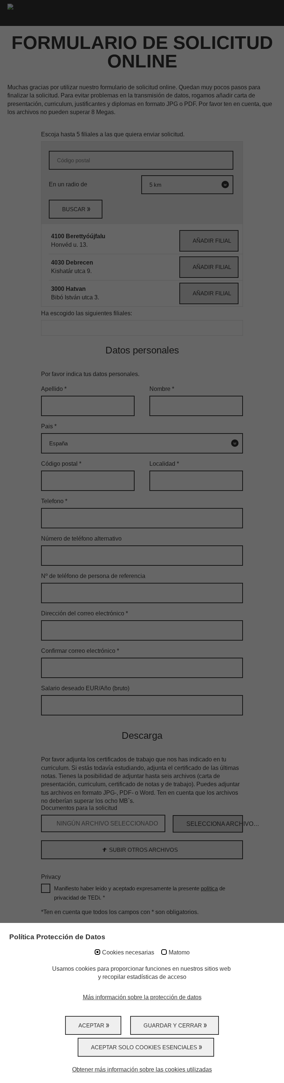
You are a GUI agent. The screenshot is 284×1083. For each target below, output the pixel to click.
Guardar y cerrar (172, 1025)
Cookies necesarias (128, 952)
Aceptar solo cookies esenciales (144, 1047)
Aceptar (91, 1025)
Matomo (179, 952)
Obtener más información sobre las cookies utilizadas (142, 1069)
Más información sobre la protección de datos (142, 997)
